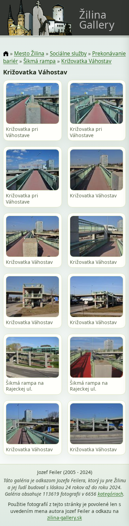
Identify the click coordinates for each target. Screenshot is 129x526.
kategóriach (110, 494)
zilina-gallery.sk (64, 517)
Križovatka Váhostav (86, 61)
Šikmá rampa (39, 61)
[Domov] (5, 53)
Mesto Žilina (29, 53)
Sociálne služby (68, 53)
